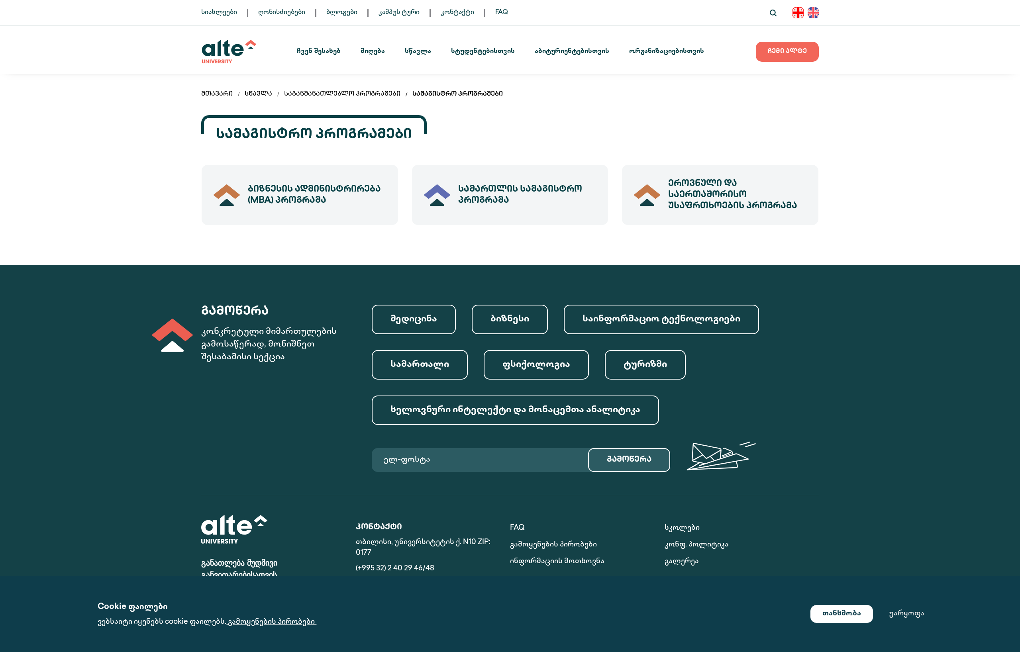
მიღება (373, 51)
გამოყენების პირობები (553, 544)
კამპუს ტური (399, 12)
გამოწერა (629, 460)
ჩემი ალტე (787, 51)
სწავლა (418, 51)
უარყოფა (906, 613)
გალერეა (682, 561)
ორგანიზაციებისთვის (666, 51)
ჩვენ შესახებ (319, 51)
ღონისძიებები (281, 12)
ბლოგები (341, 12)
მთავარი (217, 94)
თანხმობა (841, 613)
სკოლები (682, 528)
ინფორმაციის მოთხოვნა (557, 561)
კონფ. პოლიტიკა (697, 544)
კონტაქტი (457, 12)
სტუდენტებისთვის (483, 51)
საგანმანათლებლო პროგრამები (342, 94)
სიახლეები (219, 12)
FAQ (501, 12)
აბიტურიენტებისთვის (572, 51)
